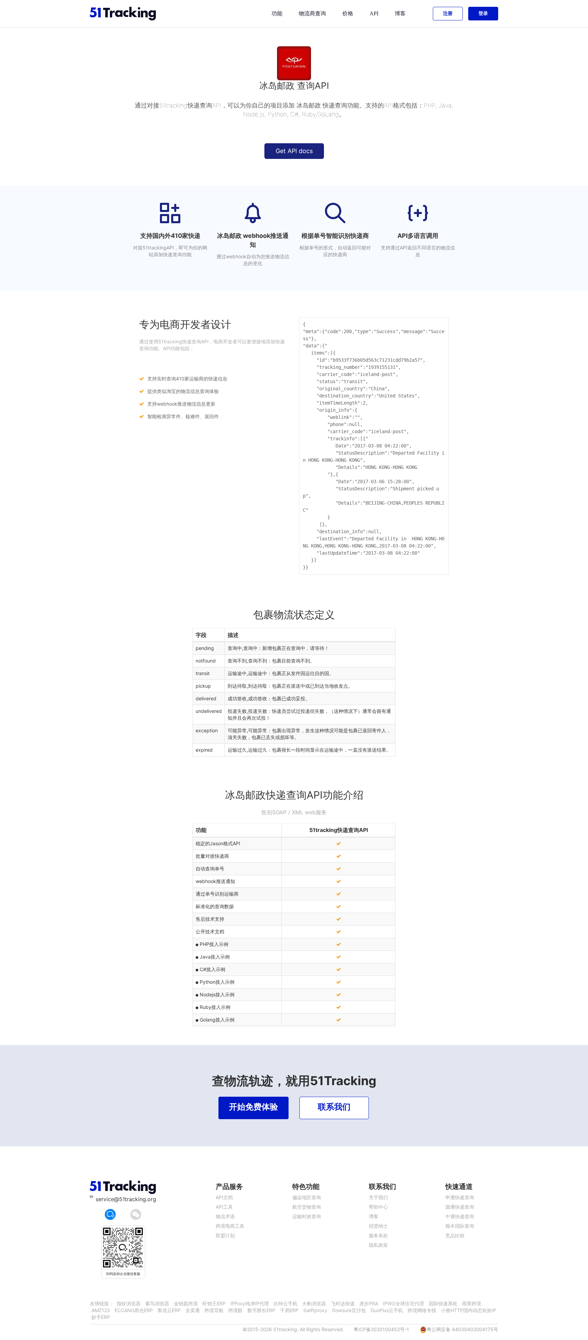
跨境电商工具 (230, 1226)
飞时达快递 (343, 1303)
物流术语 (225, 1216)
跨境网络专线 (422, 1310)
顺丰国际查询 (459, 1226)
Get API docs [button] (294, 150)
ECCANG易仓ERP (134, 1310)
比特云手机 (285, 1303)
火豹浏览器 (314, 1303)
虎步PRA (368, 1303)
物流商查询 (312, 13)
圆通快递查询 (459, 1207)
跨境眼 (235, 1310)
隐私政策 (378, 1245)
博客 (400, 13)
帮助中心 (378, 1207)
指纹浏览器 (129, 1303)
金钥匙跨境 (186, 1303)
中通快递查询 (459, 1216)
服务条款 (378, 1235)
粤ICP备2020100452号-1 (381, 1329)
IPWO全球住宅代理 (403, 1303)
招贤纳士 (378, 1226)
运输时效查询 (306, 1216)
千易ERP (289, 1310)
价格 (347, 13)
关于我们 (378, 1197)
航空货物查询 (306, 1207)
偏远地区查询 (306, 1197)
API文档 (224, 1197)
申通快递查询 (459, 1197)
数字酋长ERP (261, 1310)
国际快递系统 (443, 1303)
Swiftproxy (315, 1310)
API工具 (224, 1207)
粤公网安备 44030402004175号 (462, 1329)
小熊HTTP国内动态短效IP (468, 1310)
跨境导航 (214, 1310)
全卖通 (192, 1310)
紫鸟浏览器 (157, 1303)
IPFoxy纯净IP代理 (249, 1303)
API (374, 13)
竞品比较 (454, 1235)
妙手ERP (101, 1317)
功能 (277, 13)
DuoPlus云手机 (387, 1310)
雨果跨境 (471, 1303)
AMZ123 (101, 1310)
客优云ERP (169, 1310)
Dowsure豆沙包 (349, 1310)
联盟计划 (225, 1235)
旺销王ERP (214, 1303)
